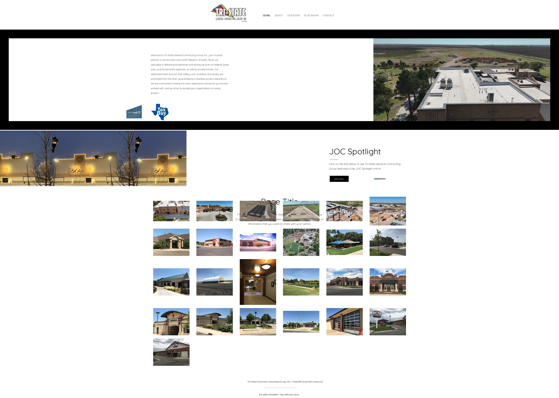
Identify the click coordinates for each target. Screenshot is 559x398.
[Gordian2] (379, 178)
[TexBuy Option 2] (160, 111)
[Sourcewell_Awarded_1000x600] (134, 111)
